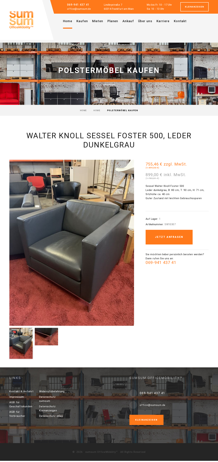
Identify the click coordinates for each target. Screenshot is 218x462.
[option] (71, 243)
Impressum (16, 396)
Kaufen (82, 21)
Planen (112, 21)
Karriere (163, 21)
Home (67, 21)
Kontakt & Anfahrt (21, 391)
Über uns (145, 21)
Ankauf (128, 21)
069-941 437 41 (78, 4)
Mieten (97, 21)
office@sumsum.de (79, 8)
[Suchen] (124, 36)
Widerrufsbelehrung (52, 391)
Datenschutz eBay (51, 416)
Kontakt (180, 21)
